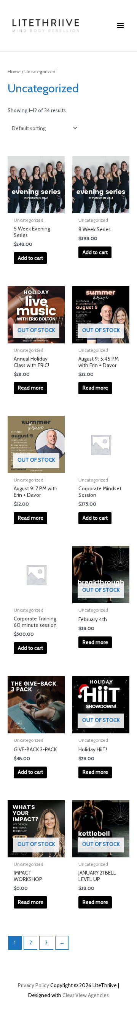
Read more (30, 388)
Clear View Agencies (85, 995)
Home (14, 71)
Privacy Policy (33, 985)
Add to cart (30, 258)
